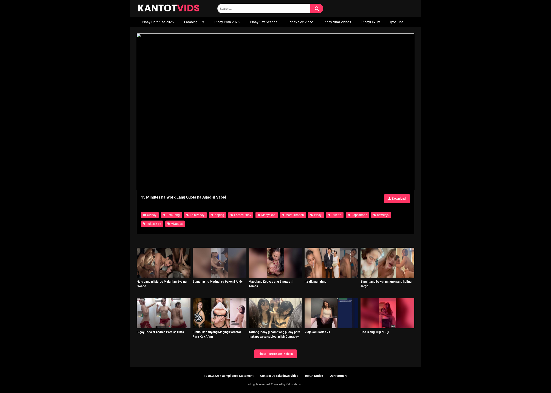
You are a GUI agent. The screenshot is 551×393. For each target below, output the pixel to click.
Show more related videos (275, 353)
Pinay (317, 215)
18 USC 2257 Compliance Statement (229, 375)
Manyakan (268, 215)
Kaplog (219, 215)
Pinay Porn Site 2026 (158, 22)
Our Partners (338, 375)
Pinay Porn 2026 (227, 22)
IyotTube (396, 22)
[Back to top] (536, 380)
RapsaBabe (359, 215)
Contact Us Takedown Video (279, 375)
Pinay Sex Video (301, 22)
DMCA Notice (314, 375)
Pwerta (336, 215)
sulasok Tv (153, 223)
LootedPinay (242, 215)
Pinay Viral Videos (337, 22)
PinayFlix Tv (370, 22)
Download (399, 198)
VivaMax (176, 223)
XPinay (151, 215)
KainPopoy (196, 215)
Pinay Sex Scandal (264, 22)
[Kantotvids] (169, 8)
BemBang (173, 215)
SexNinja (382, 215)
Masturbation (294, 215)
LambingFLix (194, 22)
